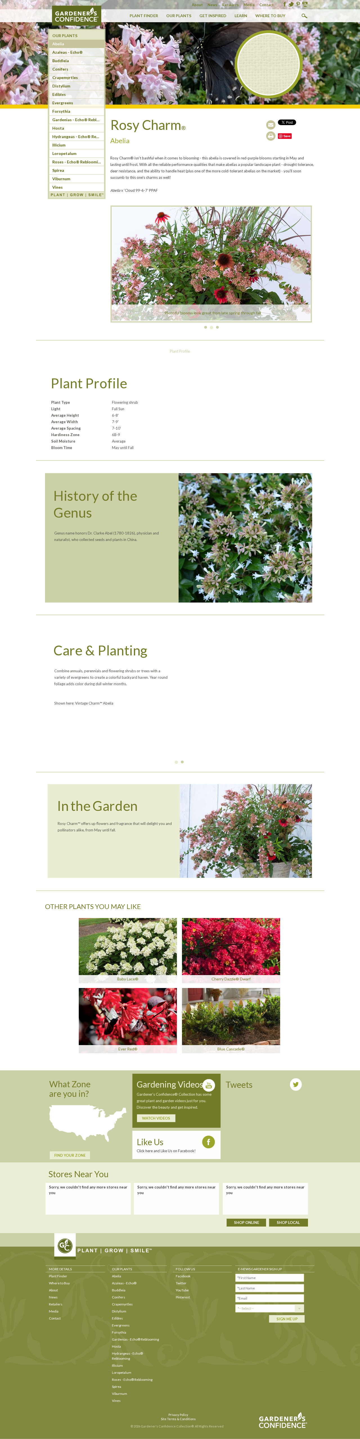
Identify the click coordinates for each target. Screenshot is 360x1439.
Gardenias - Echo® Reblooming (135, 1339)
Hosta (58, 128)
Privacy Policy (178, 1415)
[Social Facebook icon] (284, 4)
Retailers (230, 5)
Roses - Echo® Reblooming (132, 1379)
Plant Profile (180, 351)
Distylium (61, 86)
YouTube (182, 1290)
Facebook (183, 1276)
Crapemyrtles (65, 77)
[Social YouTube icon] (305, 4)
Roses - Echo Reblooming (77, 161)
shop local (288, 1222)
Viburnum (61, 178)
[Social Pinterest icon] (298, 4)
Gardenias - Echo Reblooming (78, 119)
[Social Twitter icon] (290, 4)
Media (249, 5)
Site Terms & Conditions (178, 1419)
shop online (246, 1222)
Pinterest (183, 1297)
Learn (241, 15)
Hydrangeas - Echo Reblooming (78, 136)
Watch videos (156, 1118)
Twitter (181, 1283)
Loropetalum (64, 153)
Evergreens (62, 102)
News (212, 5)
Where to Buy (270, 15)
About (197, 5)
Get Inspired (212, 15)
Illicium (59, 145)
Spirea (58, 170)
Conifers (60, 69)
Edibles (59, 94)
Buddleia (60, 60)
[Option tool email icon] (271, 125)
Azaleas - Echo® (124, 1283)
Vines (57, 187)
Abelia (58, 43)
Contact (266, 5)
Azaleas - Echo (67, 52)
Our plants (178, 15)
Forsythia (61, 111)
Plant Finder (144, 15)
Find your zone (70, 1155)
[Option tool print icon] (271, 136)
